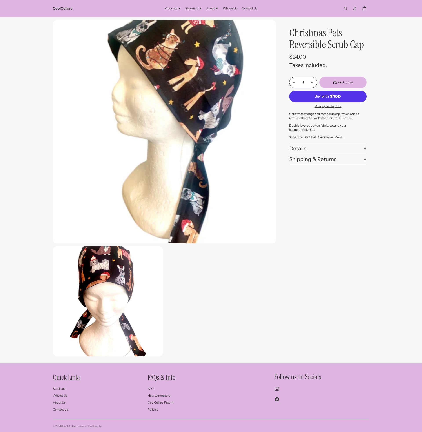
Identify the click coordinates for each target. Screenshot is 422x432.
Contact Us (60, 410)
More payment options (328, 106)
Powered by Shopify (89, 426)
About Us (59, 403)
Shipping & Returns (312, 159)
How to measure (159, 396)
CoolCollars (69, 426)
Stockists (59, 389)
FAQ (151, 389)
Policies (153, 410)
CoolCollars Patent (160, 403)
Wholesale (60, 396)
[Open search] (345, 8)
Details (297, 148)
